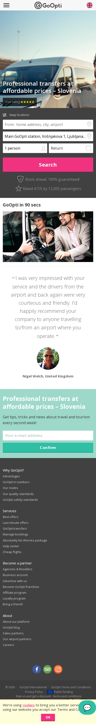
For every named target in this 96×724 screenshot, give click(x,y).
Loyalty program (14, 598)
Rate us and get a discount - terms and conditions (48, 696)
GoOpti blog (11, 627)
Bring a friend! (13, 604)
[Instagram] (58, 669)
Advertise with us (15, 581)
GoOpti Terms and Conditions (71, 687)
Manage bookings (15, 534)
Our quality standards (18, 494)
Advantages (11, 476)
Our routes (10, 488)
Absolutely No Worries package (25, 540)
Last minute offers (15, 523)
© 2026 (10, 687)
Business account (15, 575)
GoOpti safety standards (20, 500)
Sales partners (13, 633)
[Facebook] (36, 669)
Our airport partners (17, 639)
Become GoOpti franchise (21, 587)
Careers (8, 645)
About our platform (16, 621)
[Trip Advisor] (47, 669)
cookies (29, 705)
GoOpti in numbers (16, 482)
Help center (11, 546)
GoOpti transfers (15, 528)
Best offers (10, 517)
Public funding (63, 692)
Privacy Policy (34, 692)
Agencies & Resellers (17, 569)
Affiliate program (14, 592)
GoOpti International (33, 687)
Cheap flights (12, 552)
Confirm (48, 447)
